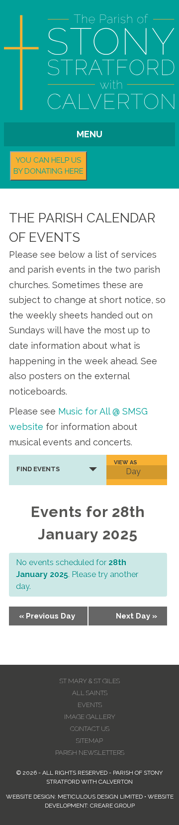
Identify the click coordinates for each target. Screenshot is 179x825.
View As (125, 462)
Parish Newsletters (89, 752)
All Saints (89, 693)
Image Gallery (89, 717)
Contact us (89, 728)
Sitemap (89, 740)
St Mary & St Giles (90, 681)
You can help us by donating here (48, 166)
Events (90, 705)
